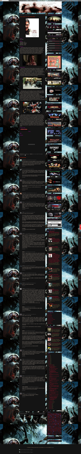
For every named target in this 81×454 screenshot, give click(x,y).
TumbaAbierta (49, 322)
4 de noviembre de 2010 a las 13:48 (29, 212)
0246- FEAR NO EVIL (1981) (52, 369)
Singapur (56, 431)
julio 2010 (50, 404)
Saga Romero (50, 430)
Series (51, 431)
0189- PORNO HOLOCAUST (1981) (56, 347)
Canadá (53, 417)
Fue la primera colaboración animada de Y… (55, 45)
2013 (49, 360)
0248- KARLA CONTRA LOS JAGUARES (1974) (52, 367)
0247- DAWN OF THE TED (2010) (53, 368)
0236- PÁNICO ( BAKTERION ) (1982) (54, 385)
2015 (49, 358)
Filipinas (55, 421)
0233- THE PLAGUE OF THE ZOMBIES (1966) (52, 390)
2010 (49, 363)
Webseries (51, 434)
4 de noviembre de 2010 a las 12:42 (31, 202)
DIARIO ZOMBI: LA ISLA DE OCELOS (53, 296)
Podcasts (54, 425)
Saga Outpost (53, 428)
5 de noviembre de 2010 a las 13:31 (29, 359)
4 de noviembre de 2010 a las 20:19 (30, 288)
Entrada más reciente (23, 413)
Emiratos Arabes (49, 420)
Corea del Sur (57, 418)
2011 (49, 362)
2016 (49, 357)
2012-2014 (52, 415)
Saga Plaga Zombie (50, 429)
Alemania (49, 416)
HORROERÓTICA (51, 303)
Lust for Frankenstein (54, 304)
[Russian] (51, 27)
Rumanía (60, 426)
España (53, 420)
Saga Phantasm (58, 428)
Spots (59, 431)
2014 (49, 359)
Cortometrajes (50, 419)
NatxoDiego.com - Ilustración (51, 319)
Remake (52, 426)
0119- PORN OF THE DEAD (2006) (55, 342)
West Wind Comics (50, 323)
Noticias (53, 424)
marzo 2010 (50, 408)
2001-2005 (50, 414)
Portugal (57, 425)
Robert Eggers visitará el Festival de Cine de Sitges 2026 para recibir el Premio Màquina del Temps (54, 233)
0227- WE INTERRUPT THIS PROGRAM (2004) (52, 399)
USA (60, 433)
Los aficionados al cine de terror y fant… (54, 43)
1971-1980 (49, 413)
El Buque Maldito (50, 315)
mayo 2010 (50, 406)
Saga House (49, 428)
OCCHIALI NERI (54, 268)
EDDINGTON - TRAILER (55, 247)
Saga (51, 427)
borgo (49, 282)
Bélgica (48, 417)
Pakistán (51, 425)
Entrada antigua (42, 413)
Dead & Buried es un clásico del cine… (54, 50)
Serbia (48, 431)
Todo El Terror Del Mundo (52, 253)
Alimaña (23, 202)
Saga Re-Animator (55, 429)
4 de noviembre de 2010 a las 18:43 (30, 265)
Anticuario (57, 416)
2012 (49, 361)
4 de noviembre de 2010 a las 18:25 (30, 251)
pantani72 (23, 265)
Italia (53, 423)
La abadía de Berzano (51, 231)
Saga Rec (60, 429)
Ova (48, 425)
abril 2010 (50, 407)
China (48, 418)
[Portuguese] (55, 27)
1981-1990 (54, 413)
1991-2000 (59, 413)
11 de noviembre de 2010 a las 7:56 (31, 393)
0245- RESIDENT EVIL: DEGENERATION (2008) (52, 371)
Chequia (57, 417)
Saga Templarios (54, 430)
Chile (59, 417)
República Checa (56, 426)
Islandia (48, 423)
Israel (51, 423)
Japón (56, 423)
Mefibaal (23, 288)
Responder (23, 166)
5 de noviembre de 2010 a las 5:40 (30, 330)
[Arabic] (59, 27)
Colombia (52, 418)
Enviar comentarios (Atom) (34, 416)
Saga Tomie (58, 430)
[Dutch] (49, 27)
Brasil (50, 417)
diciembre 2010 (51, 364)
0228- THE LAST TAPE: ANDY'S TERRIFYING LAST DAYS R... (53, 397)
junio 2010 (50, 405)
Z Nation (55, 434)
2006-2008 (55, 414)
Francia (59, 421)
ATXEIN (23, 212)
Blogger (53, 447)
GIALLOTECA (50, 267)
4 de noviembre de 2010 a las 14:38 (31, 233)
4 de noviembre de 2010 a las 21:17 (31, 314)
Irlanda (59, 422)
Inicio (33, 413)
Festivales (51, 421)
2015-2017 (58, 415)
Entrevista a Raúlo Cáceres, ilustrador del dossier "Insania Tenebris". (55, 291)
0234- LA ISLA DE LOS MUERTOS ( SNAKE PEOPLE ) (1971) (53, 388)
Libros (59, 423)
